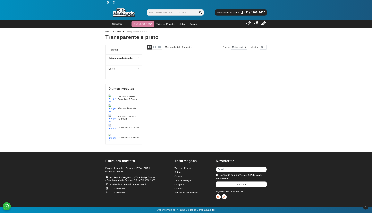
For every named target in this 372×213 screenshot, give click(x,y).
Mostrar (255, 47)
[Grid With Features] (154, 47)
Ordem (226, 47)
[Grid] (149, 47)
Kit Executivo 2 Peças (128, 127)
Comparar (180, 184)
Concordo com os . (239, 177)
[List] (159, 47)
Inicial (108, 31)
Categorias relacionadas (121, 58)
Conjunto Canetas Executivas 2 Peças (127, 98)
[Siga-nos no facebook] (107, 2)
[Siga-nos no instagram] (113, 2)
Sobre (182, 24)
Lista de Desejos (183, 180)
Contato (193, 24)
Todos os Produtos (165, 24)
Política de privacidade (186, 192)
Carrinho (179, 188)
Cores (118, 31)
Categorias (117, 24)
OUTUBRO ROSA (143, 24)
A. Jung (181, 210)
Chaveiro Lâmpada (127, 108)
